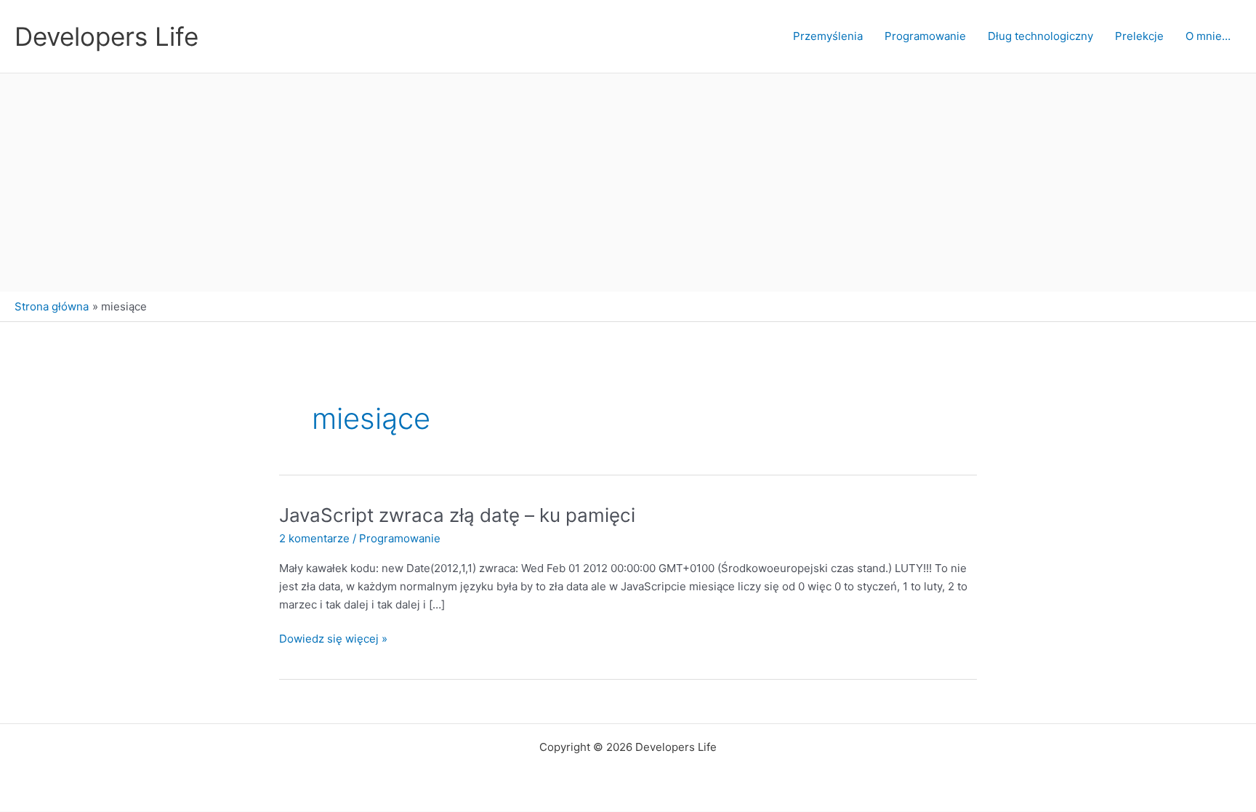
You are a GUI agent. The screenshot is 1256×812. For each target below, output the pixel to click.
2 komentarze (314, 538)
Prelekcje (1139, 36)
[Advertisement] (628, 182)
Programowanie (925, 36)
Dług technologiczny (1040, 36)
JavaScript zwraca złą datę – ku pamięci (457, 515)
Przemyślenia (828, 36)
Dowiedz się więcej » (333, 639)
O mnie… (1208, 36)
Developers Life (106, 36)
